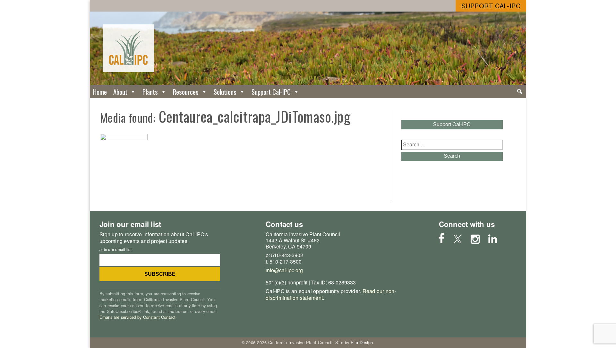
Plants (150, 92)
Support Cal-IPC (491, 5)
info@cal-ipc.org (284, 270)
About (120, 92)
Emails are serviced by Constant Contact (137, 317)
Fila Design (362, 342)
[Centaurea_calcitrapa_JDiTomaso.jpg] (124, 138)
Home (100, 92)
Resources (186, 92)
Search (452, 156)
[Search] (519, 91)
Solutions (225, 92)
